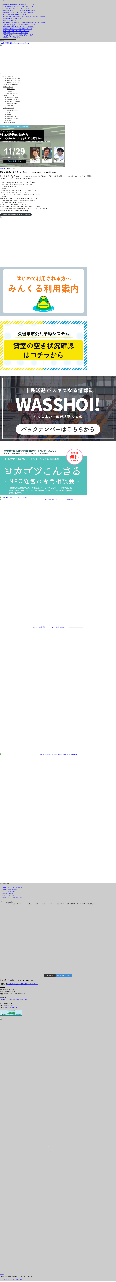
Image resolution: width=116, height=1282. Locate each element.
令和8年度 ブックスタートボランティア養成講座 (18, 12)
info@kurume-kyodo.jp (12, 1007)
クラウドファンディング (13, 91)
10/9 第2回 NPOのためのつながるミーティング (17, 29)
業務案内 (9, 114)
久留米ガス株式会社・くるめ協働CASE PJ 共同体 (22, 984)
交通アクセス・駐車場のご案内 (12, 897)
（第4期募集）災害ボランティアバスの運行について (19, 6)
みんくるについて (8, 108)
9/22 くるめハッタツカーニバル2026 (14, 14)
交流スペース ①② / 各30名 (13, 101)
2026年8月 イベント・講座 (13, 78)
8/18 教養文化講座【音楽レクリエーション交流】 (18, 27)
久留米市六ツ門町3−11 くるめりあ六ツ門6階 (13, 999)
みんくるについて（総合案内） (12, 887)
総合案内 (9, 112)
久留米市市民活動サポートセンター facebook (16, 214)
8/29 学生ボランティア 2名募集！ (13, 18)
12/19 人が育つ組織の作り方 (12, 37)
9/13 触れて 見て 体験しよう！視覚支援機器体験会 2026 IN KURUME (24, 22)
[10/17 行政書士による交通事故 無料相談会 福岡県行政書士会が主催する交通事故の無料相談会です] (29, 956)
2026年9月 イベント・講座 (13, 80)
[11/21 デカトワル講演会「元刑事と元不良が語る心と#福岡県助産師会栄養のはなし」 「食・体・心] (87, 923)
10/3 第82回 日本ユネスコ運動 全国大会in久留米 (18, 35)
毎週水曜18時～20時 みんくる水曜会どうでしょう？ (19, 4)
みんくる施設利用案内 (12, 97)
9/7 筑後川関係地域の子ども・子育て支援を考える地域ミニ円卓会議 (24, 16)
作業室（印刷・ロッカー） (13, 106)
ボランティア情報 (8, 895)
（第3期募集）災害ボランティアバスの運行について (19, 25)
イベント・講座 (8, 76)
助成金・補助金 (8, 87)
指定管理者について (12, 116)
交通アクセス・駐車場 (12, 118)
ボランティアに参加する (10, 85)
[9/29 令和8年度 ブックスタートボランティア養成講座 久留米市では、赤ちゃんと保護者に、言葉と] (29, 923)
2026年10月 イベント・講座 (14, 82)
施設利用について (8, 95)
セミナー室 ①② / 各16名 (13, 99)
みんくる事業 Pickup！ (12, 110)
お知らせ (2, 168)
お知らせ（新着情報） (10, 122)
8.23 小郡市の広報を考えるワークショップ (16, 31)
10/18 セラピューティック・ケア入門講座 (16, 8)
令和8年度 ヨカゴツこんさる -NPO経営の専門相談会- (19, 10)
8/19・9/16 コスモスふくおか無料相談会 (15, 33)
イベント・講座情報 (9, 891)
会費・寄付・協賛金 (12, 93)
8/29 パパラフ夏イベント (11, 20)
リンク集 (9, 120)
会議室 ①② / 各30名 (12, 103)
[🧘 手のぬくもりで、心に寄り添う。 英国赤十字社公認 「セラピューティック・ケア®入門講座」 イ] (87, 956)
